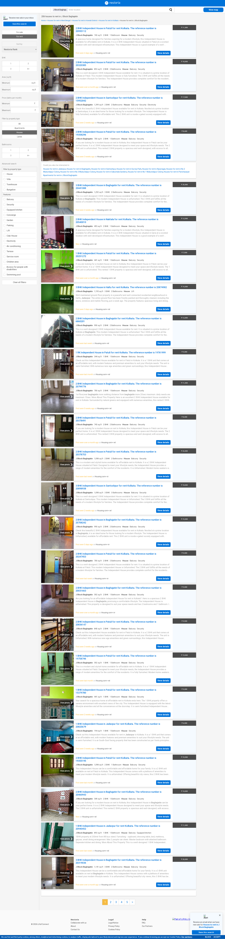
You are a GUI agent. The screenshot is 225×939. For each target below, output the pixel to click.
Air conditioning (14, 246)
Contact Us (75, 929)
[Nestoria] (112, 4)
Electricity (11, 241)
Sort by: (19, 44)
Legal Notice (113, 923)
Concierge (11, 215)
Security (10, 204)
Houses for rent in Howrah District (84, 20)
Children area (12, 262)
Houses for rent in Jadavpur (54, 169)
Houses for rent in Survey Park (129, 169)
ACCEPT (217, 937)
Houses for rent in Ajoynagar (153, 169)
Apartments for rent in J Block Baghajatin (60, 175)
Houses (20, 132)
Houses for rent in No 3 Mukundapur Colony (78, 172)
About (73, 926)
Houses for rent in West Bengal (58, 20)
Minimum (6, 83)
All (19, 124)
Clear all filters (19, 282)
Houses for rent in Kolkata (108, 20)
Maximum (6, 90)
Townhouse (12, 184)
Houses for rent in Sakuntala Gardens (111, 172)
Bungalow (11, 189)
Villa (9, 179)
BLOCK (208, 937)
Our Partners (147, 926)
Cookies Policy (114, 929)
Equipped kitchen (14, 210)
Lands (19, 137)
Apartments (20, 128)
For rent (19, 36)
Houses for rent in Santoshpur (103, 169)
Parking (10, 225)
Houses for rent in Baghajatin (78, 169)
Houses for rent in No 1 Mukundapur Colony (145, 172)
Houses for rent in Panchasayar (177, 172)
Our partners (186, 937)
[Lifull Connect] (184, 924)
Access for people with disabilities (17, 268)
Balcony (10, 199)
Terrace (10, 251)
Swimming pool (14, 274)
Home (43, 20)
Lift (8, 230)
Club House (12, 236)
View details (163, 53)
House (10, 174)
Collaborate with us (78, 923)
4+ (28, 69)
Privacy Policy (114, 926)
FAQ (143, 923)
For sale (19, 32)
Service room (13, 256)
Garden (10, 220)
